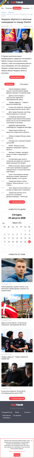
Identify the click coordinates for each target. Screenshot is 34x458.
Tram (17, 2)
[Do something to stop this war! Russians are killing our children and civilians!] (3, 3)
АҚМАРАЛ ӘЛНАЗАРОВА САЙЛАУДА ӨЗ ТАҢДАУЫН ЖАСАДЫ (18, 126)
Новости (3, 12)
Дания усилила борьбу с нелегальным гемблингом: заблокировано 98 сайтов (15, 97)
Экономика (25, 8)
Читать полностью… (17, 77)
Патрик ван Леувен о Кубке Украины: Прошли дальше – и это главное (17, 183)
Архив (17, 412)
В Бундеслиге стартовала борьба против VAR (18, 142)
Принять (17, 455)
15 (25, 238)
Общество (17, 8)
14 (21, 238)
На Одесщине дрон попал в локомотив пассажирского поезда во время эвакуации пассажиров (18, 161)
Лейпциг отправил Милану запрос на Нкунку (18, 137)
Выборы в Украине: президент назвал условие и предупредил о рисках (17, 154)
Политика (9, 8)
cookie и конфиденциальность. (17, 451)
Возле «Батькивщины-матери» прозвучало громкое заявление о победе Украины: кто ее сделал (17, 176)
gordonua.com (28, 26)
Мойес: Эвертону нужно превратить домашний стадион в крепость (17, 147)
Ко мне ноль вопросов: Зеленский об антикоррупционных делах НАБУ (18, 108)
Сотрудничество (7, 412)
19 (13, 242)
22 (25, 242)
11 (9, 238)
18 (9, 242)
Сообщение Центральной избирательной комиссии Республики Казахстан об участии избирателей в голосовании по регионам (18, 120)
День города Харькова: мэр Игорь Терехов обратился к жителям (18, 113)
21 (21, 242)
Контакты (27, 412)
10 (4, 238)
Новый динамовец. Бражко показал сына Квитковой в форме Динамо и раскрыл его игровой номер (18, 91)
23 (29, 242)
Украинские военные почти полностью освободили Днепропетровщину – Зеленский (16, 194)
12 (13, 238)
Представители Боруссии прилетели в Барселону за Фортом (17, 131)
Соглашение (17, 415)
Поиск (31, 2)
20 (17, 242)
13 (17, 238)
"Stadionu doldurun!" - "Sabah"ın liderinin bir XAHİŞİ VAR (17, 103)
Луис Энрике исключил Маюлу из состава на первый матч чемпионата (18, 189)
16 (29, 238)
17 (4, 242)
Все (2, 8)
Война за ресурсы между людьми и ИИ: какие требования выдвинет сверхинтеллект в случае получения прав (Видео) (18, 168)
